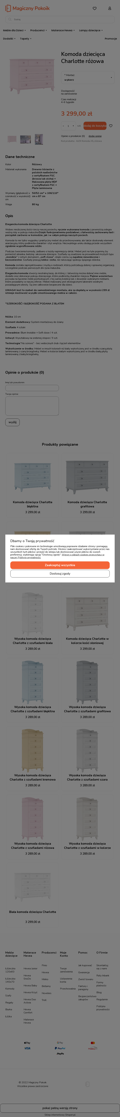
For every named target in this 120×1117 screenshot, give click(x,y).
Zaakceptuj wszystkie (60, 565)
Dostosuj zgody (60, 574)
